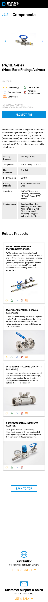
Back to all (6, 14)
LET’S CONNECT (22, 570)
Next (42, 41)
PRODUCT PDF (24, 114)
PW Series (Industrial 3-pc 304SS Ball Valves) (22, 311)
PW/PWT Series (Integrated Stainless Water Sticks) (19, 247)
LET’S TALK (22, 598)
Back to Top (24, 488)
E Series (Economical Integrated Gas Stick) (22, 424)
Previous (5, 41)
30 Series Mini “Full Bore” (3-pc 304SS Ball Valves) (24, 368)
